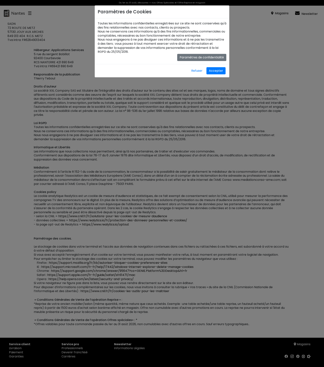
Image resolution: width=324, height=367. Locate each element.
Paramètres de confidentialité (202, 57)
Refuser (196, 71)
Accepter (216, 71)
